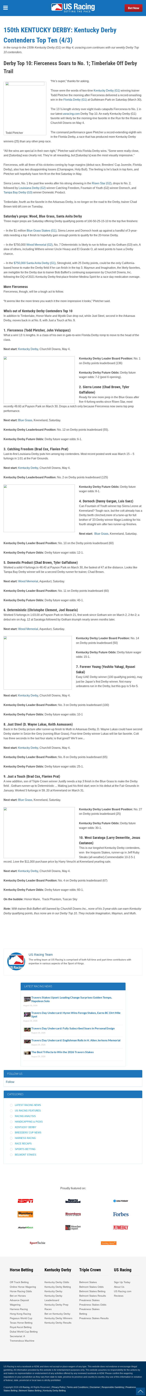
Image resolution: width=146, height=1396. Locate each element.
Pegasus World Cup (21, 1318)
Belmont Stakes (25, 1154)
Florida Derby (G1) (75, 99)
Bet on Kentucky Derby (57, 1313)
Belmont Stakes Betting (92, 1291)
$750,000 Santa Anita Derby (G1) (35, 263)
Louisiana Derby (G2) (32, 187)
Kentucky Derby (28, 349)
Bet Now (133, 8)
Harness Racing (25, 1138)
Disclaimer (95, 1387)
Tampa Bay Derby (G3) (18, 192)
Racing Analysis (25, 1116)
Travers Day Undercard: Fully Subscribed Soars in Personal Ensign (73, 1028)
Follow (10, 1081)
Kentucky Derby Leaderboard (53, 1298)
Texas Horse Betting (21, 1322)
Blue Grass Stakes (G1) (41, 230)
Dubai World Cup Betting (24, 1331)
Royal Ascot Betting (21, 1327)
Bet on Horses (18, 1295)
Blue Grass (25, 420)
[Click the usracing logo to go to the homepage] (73, 8)
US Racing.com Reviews (122, 1293)
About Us (119, 1286)
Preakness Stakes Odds (92, 1304)
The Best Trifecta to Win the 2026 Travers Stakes (62, 1052)
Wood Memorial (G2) (39, 244)
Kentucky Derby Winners (58, 1318)
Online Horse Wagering (23, 1286)
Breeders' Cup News (28, 1132)
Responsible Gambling (113, 1387)
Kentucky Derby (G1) (107, 90)
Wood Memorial (28, 581)
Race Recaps (23, 1143)
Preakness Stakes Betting (89, 1311)
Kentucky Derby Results (58, 1322)
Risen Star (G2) (101, 183)
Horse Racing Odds (21, 1291)
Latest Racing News (28, 1105)
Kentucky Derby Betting (58, 1286)
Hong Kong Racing (20, 1313)
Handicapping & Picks (29, 1121)
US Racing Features (28, 1110)
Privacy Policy (58, 1387)
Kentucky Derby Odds (57, 1282)
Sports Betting (25, 1149)
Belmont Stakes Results (92, 1295)
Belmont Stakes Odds (91, 1286)
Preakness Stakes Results (94, 1318)
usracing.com (71, 113)
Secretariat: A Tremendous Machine (22, 1338)
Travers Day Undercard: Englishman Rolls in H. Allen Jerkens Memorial (75, 1040)
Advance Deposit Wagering (19, 1302)
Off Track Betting (19, 1282)
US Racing (24, 1387)
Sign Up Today (122, 1282)
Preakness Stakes (89, 1300)
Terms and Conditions (77, 1387)
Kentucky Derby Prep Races (56, 1307)
